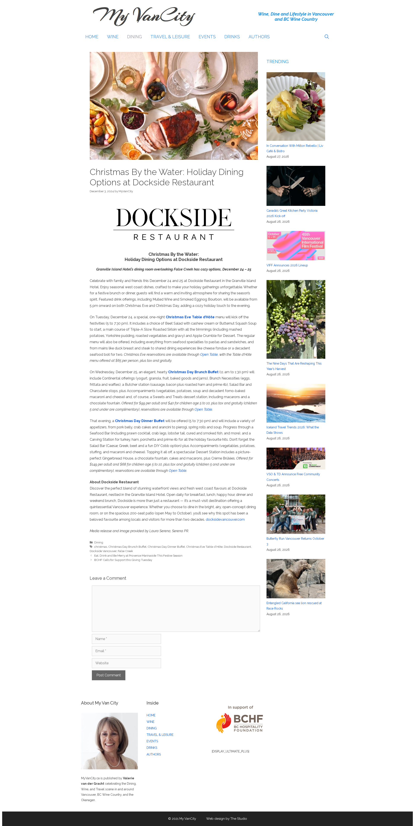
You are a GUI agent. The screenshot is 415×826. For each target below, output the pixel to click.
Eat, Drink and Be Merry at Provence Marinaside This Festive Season (138, 555)
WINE (112, 36)
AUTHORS (259, 36)
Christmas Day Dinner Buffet (166, 546)
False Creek (125, 551)
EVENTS (207, 36)
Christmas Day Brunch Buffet (127, 546)
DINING (134, 36)
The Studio (238, 819)
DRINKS (232, 36)
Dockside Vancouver (103, 551)
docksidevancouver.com (225, 519)
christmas (100, 546)
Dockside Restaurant (237, 546)
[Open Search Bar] (327, 36)
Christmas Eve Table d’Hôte (204, 546)
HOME (91, 36)
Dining (98, 542)
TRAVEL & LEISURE (170, 36)
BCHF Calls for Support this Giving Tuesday (123, 560)
